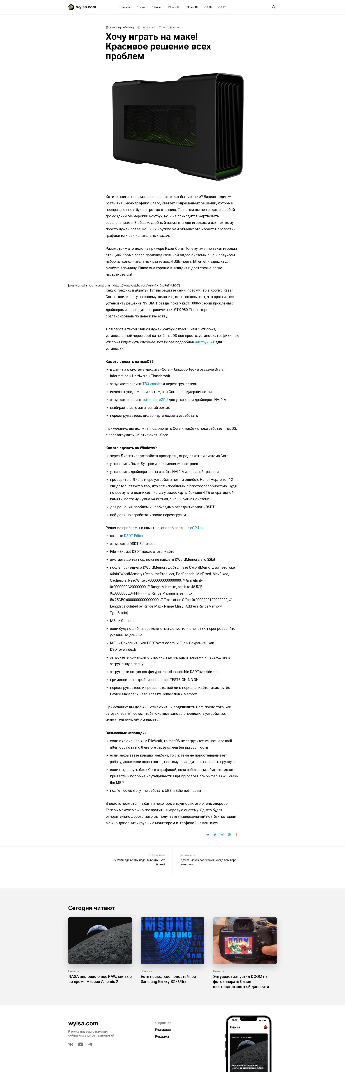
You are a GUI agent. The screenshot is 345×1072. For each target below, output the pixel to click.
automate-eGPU (155, 400)
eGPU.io (196, 528)
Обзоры (156, 7)
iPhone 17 (173, 7)
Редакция (163, 1030)
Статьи (141, 7)
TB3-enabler (152, 384)
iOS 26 (207, 7)
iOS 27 (222, 7)
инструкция (205, 342)
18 (164, 27)
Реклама (162, 1036)
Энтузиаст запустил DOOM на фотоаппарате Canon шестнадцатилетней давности (241, 981)
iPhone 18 (191, 7)
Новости (125, 7)
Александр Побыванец (122, 27)
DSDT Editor (134, 536)
